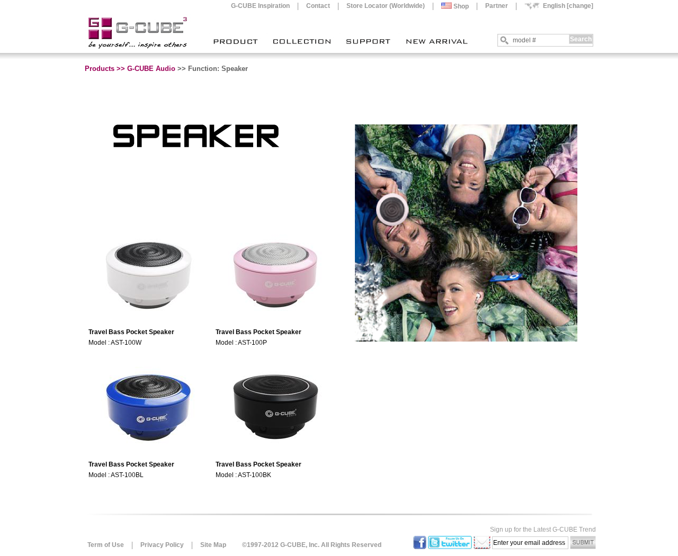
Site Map (213, 545)
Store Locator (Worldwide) (385, 6)
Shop (460, 6)
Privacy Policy (162, 545)
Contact (318, 6)
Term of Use (105, 545)
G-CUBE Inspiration (260, 6)
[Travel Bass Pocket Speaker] (149, 319)
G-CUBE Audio (151, 69)
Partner (496, 6)
